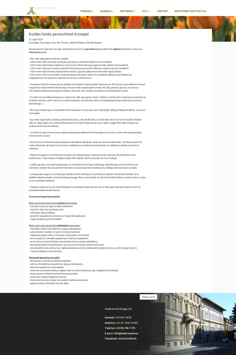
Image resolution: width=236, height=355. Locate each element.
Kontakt (162, 11)
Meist (145, 11)
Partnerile (127, 11)
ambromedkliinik (127, 338)
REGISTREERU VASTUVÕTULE (190, 11)
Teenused (86, 11)
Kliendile (106, 11)
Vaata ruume (148, 297)
